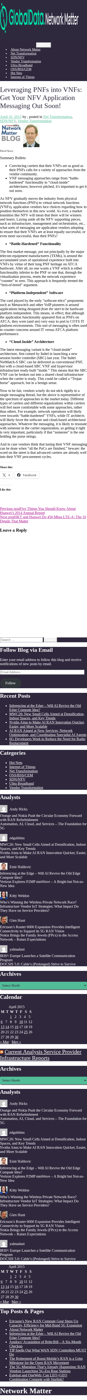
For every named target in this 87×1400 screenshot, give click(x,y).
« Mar (4, 1042)
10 (21, 1022)
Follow (10, 683)
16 (16, 1027)
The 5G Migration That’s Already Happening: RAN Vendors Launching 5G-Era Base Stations (47, 1369)
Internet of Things (23, 77)
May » (16, 1042)
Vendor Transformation (26, 61)
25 (26, 1032)
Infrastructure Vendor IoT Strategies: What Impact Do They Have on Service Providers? (39, 908)
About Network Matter (26, 49)
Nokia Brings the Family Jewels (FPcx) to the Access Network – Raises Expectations (39, 937)
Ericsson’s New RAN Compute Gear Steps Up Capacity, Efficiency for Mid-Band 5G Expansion (45, 1323)
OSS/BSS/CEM (21, 69)
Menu (45, 45)
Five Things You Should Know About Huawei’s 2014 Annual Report (38, 511)
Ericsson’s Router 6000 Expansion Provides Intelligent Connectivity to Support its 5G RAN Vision (40, 929)
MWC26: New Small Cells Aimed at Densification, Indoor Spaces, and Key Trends (46, 716)
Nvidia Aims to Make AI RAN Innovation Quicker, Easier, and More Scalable (47, 724)
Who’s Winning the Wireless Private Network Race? (38, 902)
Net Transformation (23, 53)
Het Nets (16, 73)
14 (7, 1027)
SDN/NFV (18, 57)
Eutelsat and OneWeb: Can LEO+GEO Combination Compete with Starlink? (38, 1377)
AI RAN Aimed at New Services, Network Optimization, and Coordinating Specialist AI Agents (47, 733)
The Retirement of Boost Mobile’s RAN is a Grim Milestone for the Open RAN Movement (46, 1361)
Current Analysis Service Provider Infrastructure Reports (40, 1055)
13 (2, 1027)
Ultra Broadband (21, 65)
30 (16, 1037)
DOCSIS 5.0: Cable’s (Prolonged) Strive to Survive (38, 964)
